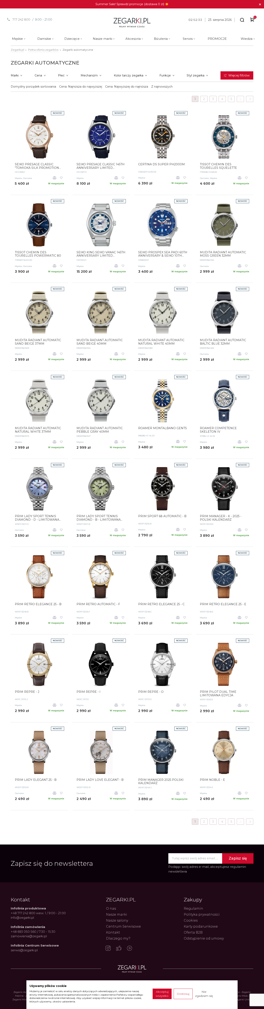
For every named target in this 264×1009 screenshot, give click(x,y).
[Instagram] (108, 948)
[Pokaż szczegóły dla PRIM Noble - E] (224, 752)
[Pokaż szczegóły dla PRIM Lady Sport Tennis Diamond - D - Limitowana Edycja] (39, 488)
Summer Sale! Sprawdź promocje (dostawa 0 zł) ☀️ (132, 4)
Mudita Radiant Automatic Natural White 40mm (161, 341)
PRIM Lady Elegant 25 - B (36, 780)
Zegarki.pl (17, 49)
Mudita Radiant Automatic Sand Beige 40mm (100, 341)
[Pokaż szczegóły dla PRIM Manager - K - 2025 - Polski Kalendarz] (224, 488)
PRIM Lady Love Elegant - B (100, 780)
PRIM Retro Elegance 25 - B (38, 604)
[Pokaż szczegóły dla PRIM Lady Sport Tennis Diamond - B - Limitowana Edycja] (101, 488)
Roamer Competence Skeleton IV (218, 429)
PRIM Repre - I (88, 692)
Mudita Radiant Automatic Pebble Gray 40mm (100, 429)
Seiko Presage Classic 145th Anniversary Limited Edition (101, 166)
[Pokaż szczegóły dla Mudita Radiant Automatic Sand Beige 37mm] (39, 312)
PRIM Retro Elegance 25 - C (161, 604)
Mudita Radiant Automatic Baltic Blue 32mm (223, 341)
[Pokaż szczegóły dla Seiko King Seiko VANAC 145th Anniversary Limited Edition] (101, 225)
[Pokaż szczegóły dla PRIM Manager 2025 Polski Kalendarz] (163, 752)
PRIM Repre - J (27, 692)
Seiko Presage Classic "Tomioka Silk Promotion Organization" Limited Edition (37, 166)
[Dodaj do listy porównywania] (54, 178)
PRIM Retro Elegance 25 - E (223, 604)
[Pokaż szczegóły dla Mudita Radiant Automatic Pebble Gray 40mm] (101, 400)
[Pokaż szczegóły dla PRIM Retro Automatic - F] (101, 576)
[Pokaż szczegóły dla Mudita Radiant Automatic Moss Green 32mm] (224, 225)
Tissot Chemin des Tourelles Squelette (218, 166)
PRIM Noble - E (212, 780)
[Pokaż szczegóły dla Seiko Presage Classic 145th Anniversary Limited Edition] (101, 137)
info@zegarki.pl (22, 918)
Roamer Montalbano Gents (162, 428)
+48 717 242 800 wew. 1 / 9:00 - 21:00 (38, 913)
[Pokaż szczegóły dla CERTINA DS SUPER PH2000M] (163, 137)
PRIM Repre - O (151, 692)
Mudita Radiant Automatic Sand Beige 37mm (38, 341)
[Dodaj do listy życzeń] (61, 178)
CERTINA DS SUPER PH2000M (161, 164)
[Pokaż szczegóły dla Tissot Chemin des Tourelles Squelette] (224, 137)
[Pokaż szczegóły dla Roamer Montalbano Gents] (163, 400)
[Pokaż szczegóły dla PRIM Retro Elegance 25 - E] (224, 576)
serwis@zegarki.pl (24, 950)
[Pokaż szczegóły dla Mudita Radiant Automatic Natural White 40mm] (163, 312)
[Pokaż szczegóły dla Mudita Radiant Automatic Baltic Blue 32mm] (224, 312)
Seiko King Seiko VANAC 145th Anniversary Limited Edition (101, 254)
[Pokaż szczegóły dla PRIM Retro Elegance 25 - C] (163, 576)
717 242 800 (21, 19)
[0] (252, 20)
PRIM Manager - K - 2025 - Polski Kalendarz (220, 518)
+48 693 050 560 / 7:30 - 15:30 (33, 932)
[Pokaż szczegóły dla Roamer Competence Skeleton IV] (224, 400)
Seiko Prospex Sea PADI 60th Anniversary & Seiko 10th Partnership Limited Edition (162, 254)
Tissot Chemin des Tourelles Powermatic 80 (38, 254)
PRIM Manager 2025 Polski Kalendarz (161, 781)
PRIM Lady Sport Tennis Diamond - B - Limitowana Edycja (99, 518)
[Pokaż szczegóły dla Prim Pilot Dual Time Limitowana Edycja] (224, 664)
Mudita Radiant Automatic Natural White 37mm (38, 429)
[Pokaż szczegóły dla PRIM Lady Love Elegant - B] (101, 752)
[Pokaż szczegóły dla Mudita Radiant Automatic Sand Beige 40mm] (101, 312)
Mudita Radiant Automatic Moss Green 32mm (223, 254)
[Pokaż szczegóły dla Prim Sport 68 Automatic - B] (163, 488)
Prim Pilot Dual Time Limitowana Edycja (218, 693)
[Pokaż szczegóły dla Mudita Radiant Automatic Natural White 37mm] (39, 400)
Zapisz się (238, 858)
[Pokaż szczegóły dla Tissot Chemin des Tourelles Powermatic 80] (39, 225)
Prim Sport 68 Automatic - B (162, 516)
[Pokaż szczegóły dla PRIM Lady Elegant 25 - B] (39, 752)
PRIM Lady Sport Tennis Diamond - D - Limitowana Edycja (37, 518)
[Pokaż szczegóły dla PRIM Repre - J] (39, 664)
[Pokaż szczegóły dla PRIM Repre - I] (101, 664)
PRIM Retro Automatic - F (98, 604)
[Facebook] (119, 948)
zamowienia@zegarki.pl (29, 936)
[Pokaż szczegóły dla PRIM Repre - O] (163, 664)
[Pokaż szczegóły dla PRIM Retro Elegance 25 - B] (39, 576)
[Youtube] (129, 948)
